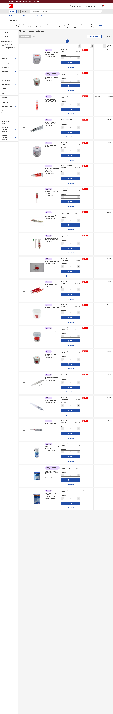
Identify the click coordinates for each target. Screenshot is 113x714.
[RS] (11, 6)
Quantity (63, 55)
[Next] (111, 36)
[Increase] (78, 58)
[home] (9, 15)
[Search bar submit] (102, 11)
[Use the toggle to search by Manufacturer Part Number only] (28, 11)
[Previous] (104, 36)
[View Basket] (102, 6)
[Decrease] (62, 58)
